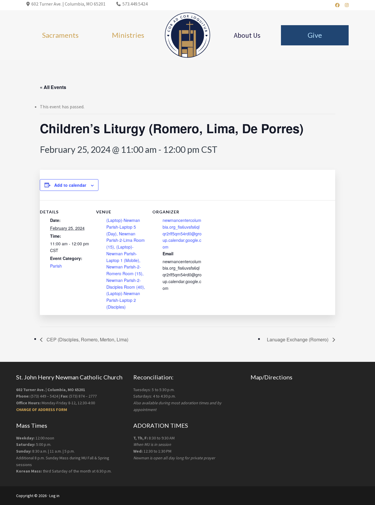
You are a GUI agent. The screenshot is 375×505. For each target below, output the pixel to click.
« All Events (53, 87)
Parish (56, 266)
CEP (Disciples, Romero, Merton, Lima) (86, 339)
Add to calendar (70, 185)
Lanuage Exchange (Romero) (298, 339)
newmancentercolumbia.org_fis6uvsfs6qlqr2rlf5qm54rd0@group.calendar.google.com (182, 233)
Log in (54, 495)
